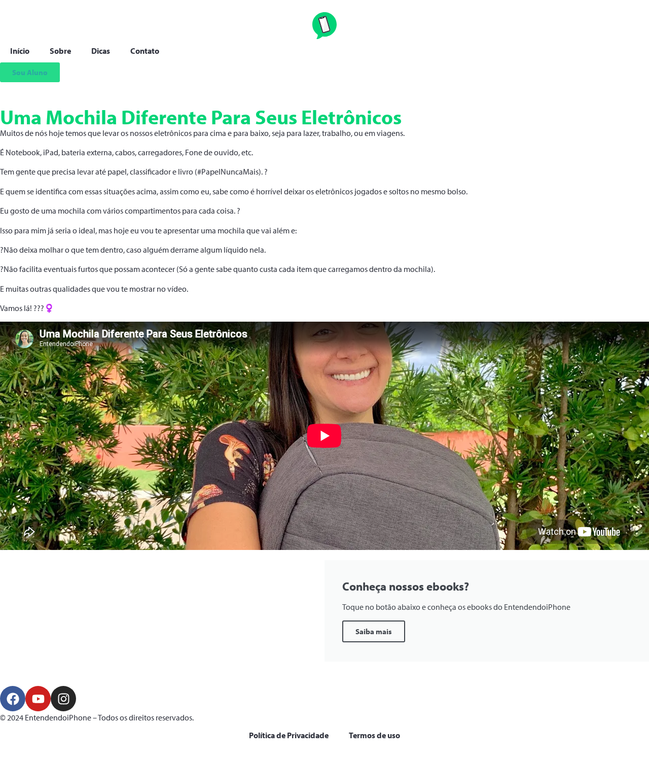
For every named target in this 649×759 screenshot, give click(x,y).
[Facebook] (12, 698)
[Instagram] (63, 698)
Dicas (100, 51)
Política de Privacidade (289, 735)
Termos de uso (374, 735)
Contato (144, 51)
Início (19, 51)
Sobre (60, 51)
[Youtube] (38, 698)
